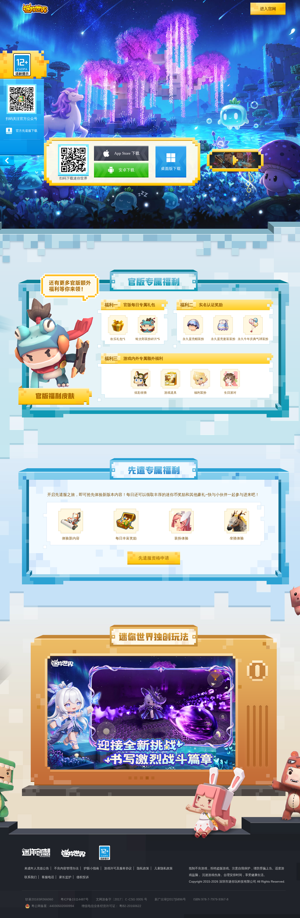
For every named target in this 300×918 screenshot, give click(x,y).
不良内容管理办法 (66, 868)
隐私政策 (143, 868)
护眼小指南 (91, 868)
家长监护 (65, 877)
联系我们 (30, 877)
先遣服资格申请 (153, 558)
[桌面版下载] (170, 161)
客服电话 (48, 877)
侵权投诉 (82, 877)
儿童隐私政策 (163, 868)
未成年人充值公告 (36, 868)
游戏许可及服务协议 (118, 868)
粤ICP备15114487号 (75, 899)
